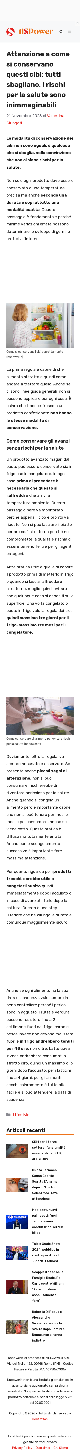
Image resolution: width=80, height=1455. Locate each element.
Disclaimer (42, 1448)
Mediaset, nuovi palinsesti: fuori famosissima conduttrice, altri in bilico (47, 1221)
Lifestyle (21, 1114)
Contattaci (40, 1419)
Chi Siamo (61, 1448)
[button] (61, 31)
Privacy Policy (22, 1448)
